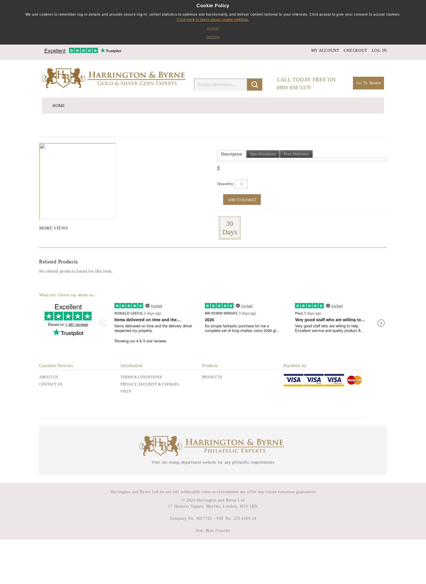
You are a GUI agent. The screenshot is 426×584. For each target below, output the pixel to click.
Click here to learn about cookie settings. (213, 20)
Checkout (355, 50)
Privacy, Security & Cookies (150, 384)
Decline (213, 37)
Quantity (225, 183)
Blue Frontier (217, 530)
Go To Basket (368, 83)
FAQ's (126, 391)
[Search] (254, 84)
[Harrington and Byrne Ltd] (114, 79)
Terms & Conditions (141, 377)
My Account (325, 50)
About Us (49, 377)
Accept (213, 28)
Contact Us (51, 384)
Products (212, 377)
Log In (379, 50)
